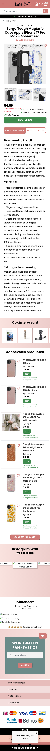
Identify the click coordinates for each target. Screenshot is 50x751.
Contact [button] (12, 702)
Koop (27, 374)
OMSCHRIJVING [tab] (14, 130)
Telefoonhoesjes (16, 682)
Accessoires (14, 695)
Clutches (12, 689)
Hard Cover (10, 21)
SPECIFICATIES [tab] (35, 130)
